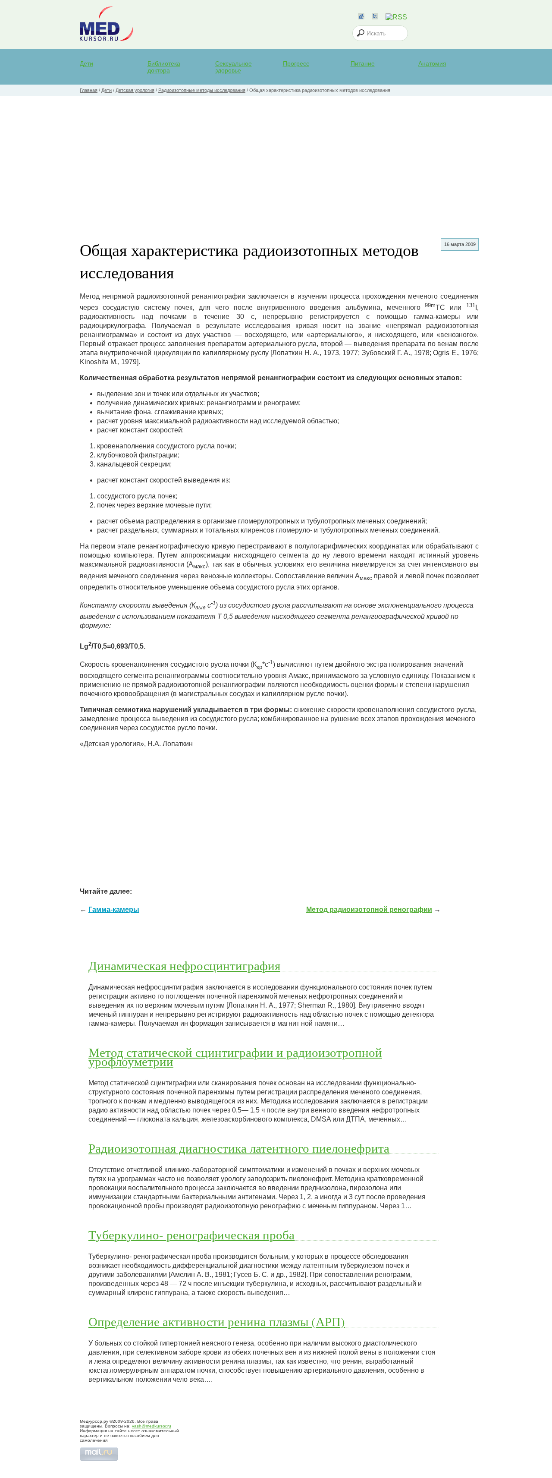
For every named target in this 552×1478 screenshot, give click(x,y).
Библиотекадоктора (163, 67)
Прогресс (296, 63)
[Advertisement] (276, 160)
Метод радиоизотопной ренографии (369, 909)
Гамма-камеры (113, 909)
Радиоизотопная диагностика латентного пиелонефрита (238, 1148)
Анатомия (432, 63)
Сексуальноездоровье (233, 67)
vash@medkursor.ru (151, 1426)
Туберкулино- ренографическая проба (191, 1234)
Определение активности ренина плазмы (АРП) (216, 1321)
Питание (363, 63)
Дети (86, 63)
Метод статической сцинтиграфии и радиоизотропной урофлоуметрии (235, 1056)
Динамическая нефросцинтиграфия (184, 965)
